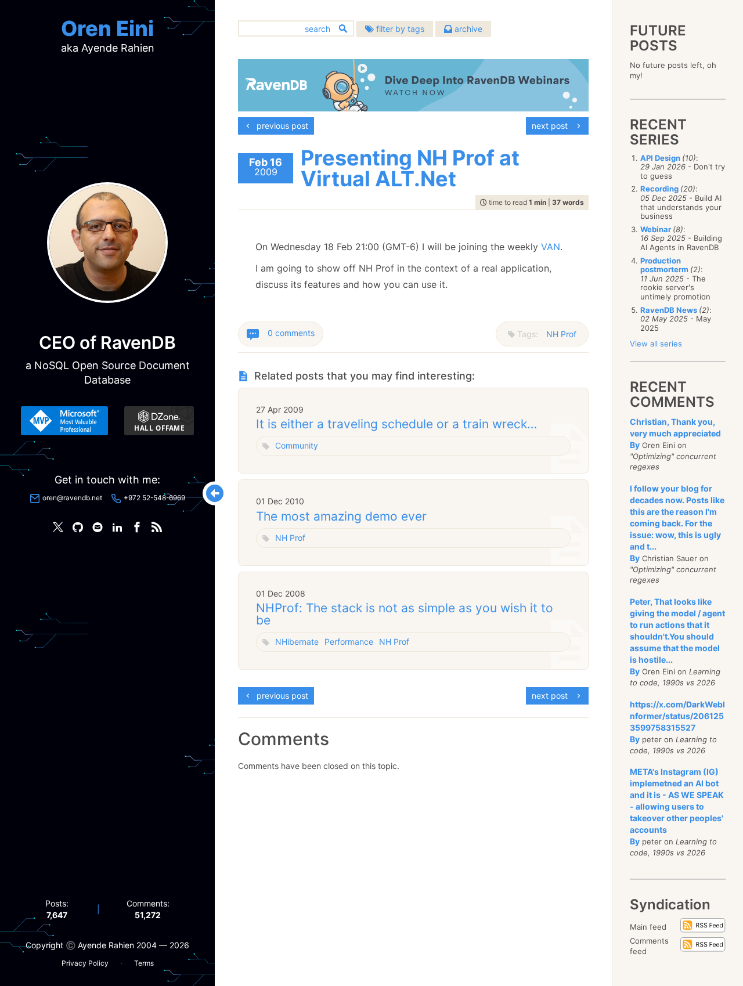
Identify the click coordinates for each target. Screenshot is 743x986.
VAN (550, 246)
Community (296, 445)
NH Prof (561, 334)
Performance (348, 642)
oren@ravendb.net (72, 497)
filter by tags (399, 29)
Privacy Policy (85, 963)
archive (467, 29)
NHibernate (297, 642)
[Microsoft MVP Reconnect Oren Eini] (64, 420)
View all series (656, 343)
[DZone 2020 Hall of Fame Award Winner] (159, 420)
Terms (144, 963)
